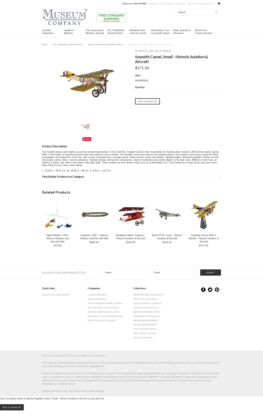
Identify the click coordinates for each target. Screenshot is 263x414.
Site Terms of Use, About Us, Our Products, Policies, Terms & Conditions (73, 356)
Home (45, 44)
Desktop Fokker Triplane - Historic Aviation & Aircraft (130, 237)
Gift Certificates (167, 3)
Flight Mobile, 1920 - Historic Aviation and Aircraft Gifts (57, 238)
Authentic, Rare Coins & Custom (137, 31)
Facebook (203, 289)
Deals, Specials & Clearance (182, 31)
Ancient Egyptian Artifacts (145, 320)
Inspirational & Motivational (146, 316)
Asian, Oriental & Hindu (144, 329)
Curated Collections (48, 31)
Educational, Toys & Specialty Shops (160, 31)
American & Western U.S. (145, 307)
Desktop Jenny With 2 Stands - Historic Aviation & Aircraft (203, 238)
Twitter (210, 289)
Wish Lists (181, 3)
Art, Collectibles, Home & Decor (116, 31)
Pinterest (217, 289)
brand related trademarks (144, 380)
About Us (112, 373)
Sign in (191, 3)
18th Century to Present (144, 333)
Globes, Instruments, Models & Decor (105, 44)
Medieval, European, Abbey (146, 312)
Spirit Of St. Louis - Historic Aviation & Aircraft (167, 237)
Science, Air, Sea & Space (145, 299)
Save (88, 139)
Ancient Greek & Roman (145, 324)
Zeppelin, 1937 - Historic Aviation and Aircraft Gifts (94, 237)
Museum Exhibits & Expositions (148, 294)
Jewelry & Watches (69, 31)
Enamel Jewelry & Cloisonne (147, 303)
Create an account (205, 3)
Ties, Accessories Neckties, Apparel (95, 31)
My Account (153, 3)
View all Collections (142, 337)
